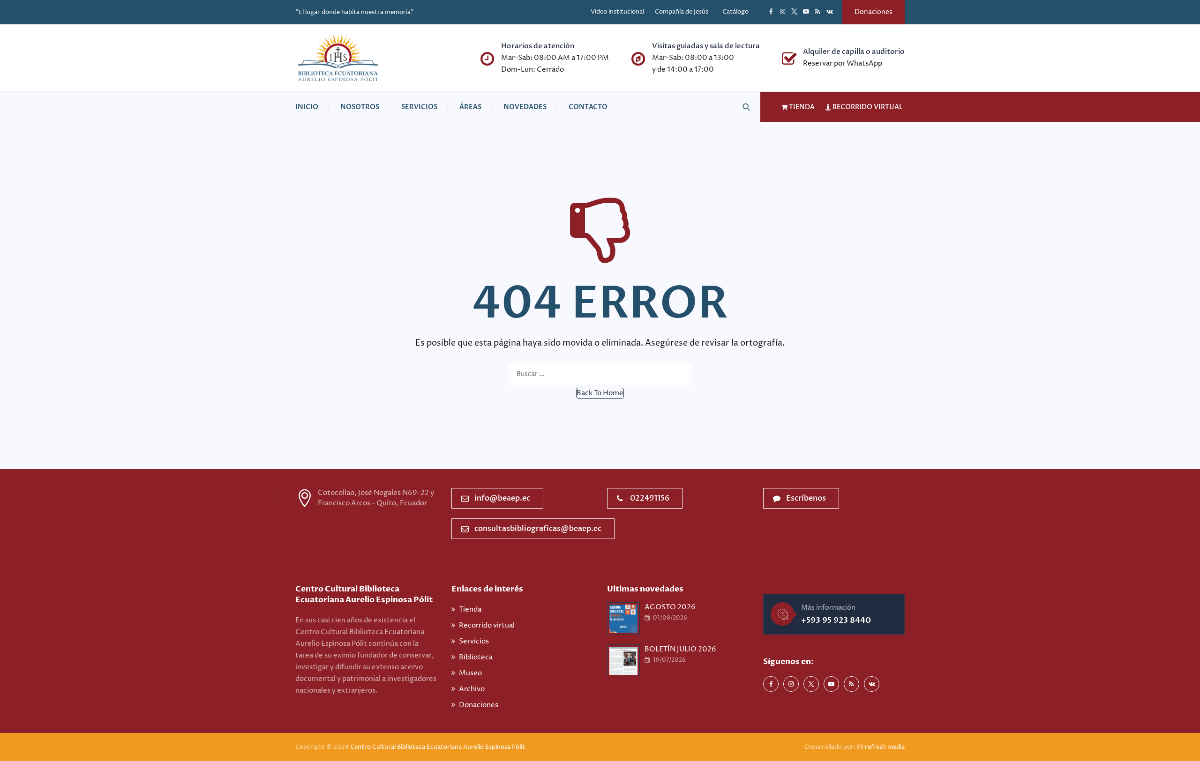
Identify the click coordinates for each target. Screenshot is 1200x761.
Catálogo (735, 11)
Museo (470, 673)
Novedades (525, 107)
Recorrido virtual (487, 625)
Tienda (470, 609)
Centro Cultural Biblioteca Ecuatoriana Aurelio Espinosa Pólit (438, 747)
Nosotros (359, 107)
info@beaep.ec (502, 498)
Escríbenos (806, 498)
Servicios (419, 107)
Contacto (588, 107)
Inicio (306, 107)
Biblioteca (476, 657)
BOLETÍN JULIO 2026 (680, 649)
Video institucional (617, 11)
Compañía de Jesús (681, 11)
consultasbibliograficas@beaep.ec (537, 529)
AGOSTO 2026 (670, 607)
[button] (600, 393)
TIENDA (801, 107)
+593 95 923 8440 (836, 620)
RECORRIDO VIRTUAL (867, 107)
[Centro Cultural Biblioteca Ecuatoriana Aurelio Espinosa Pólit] (338, 57)
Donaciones (873, 11)
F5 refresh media (881, 747)
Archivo (472, 689)
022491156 (649, 498)
